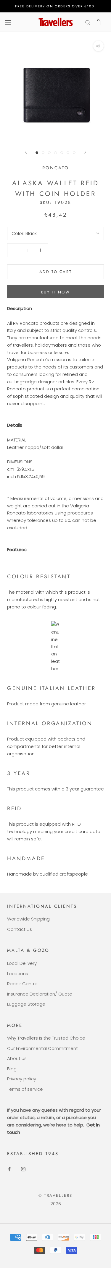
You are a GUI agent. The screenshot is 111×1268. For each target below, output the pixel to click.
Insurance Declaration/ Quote (39, 994)
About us (17, 1058)
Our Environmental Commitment (42, 1048)
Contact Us (19, 929)
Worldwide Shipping (28, 919)
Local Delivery (22, 963)
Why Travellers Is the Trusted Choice (46, 1038)
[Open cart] (98, 22)
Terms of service (25, 1089)
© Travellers (55, 1195)
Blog (12, 1069)
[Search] (88, 22)
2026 (55, 1204)
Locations (17, 973)
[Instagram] (23, 1169)
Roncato (55, 168)
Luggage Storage (26, 1004)
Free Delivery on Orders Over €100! (55, 6)
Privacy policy (21, 1079)
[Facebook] (9, 1169)
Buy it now (55, 292)
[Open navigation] (8, 22)
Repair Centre (22, 983)
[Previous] (26, 152)
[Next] (85, 152)
